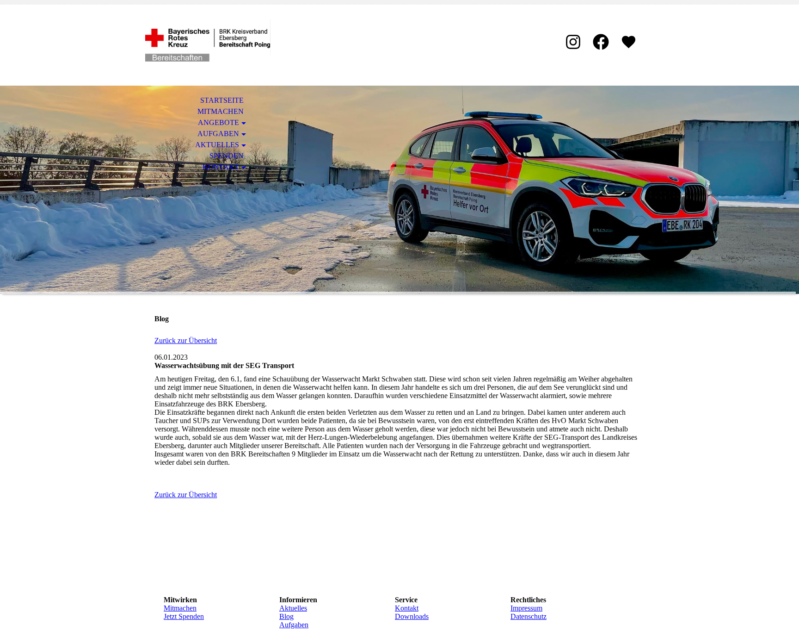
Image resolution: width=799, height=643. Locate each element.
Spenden (226, 156)
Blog (286, 616)
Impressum (526, 608)
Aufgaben (218, 133)
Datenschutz (528, 616)
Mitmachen (220, 111)
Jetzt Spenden (184, 616)
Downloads (412, 616)
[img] (207, 45)
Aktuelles (217, 145)
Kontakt (221, 167)
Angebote (218, 122)
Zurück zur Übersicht (185, 340)
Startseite (222, 100)
